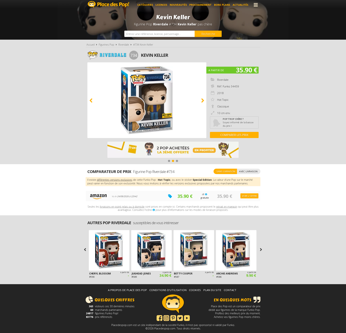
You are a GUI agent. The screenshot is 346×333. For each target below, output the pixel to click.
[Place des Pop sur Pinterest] (173, 318)
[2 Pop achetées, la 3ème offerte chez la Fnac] (173, 150)
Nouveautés (178, 4)
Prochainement (200, 4)
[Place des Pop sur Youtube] (187, 318)
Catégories (145, 4)
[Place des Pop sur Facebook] (159, 318)
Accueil (90, 44)
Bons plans (222, 4)
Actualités (240, 4)
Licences (161, 4)
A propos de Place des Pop (127, 290)
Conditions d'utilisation (168, 290)
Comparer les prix (234, 135)
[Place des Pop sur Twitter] (180, 318)
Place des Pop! (108, 4)
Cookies (195, 290)
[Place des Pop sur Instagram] (166, 318)
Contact (230, 290)
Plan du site (212, 290)
